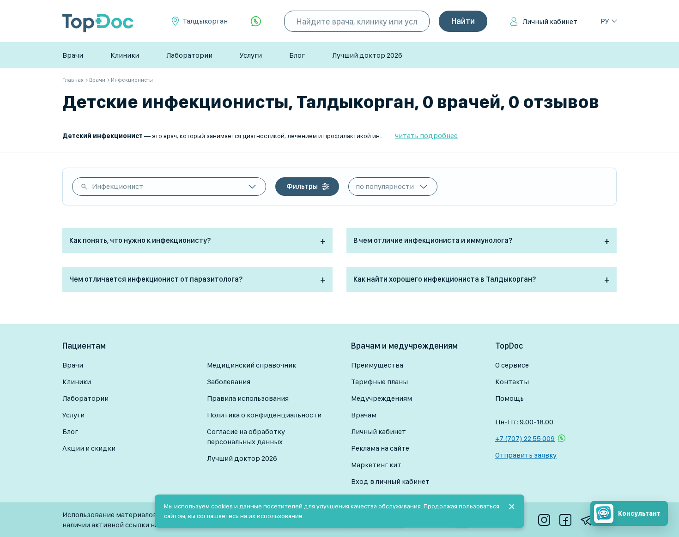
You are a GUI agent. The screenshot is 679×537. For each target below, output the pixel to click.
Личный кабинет (549, 21)
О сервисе (512, 365)
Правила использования (248, 398)
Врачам (363, 414)
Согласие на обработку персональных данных (246, 436)
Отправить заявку (526, 455)
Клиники (124, 55)
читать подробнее (426, 135)
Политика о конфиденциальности (264, 414)
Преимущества (377, 365)
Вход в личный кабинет (390, 481)
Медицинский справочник (251, 365)
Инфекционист (117, 186)
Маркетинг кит (376, 464)
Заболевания (228, 381)
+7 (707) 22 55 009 (525, 438)
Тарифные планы (379, 381)
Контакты (512, 381)
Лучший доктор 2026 (367, 55)
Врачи (72, 55)
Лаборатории (189, 55)
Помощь (509, 398)
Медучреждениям (381, 398)
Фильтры (302, 186)
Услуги (251, 55)
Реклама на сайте (380, 448)
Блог (297, 55)
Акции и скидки (88, 448)
